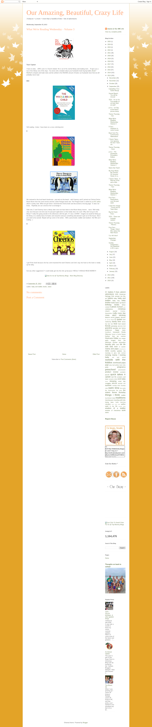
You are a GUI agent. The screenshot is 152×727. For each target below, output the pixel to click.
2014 (109, 72)
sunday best (116, 385)
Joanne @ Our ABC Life (115, 29)
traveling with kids (120, 400)
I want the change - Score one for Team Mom (114, 207)
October (112, 83)
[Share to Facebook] (53, 284)
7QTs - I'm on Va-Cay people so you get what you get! (114, 102)
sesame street (113, 379)
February (112, 268)
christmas (122, 309)
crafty (115, 313)
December (112, 78)
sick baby (122, 379)
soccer (114, 383)
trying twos (109, 402)
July (110, 254)
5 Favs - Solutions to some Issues (114, 128)
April (111, 263)
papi (107, 365)
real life (113, 377)
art (106, 298)
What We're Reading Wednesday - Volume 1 (114, 192)
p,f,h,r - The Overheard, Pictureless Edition (113, 154)
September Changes (112, 239)
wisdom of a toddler (115, 408)
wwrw (49, 287)
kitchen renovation (119, 342)
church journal (111, 311)
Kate (93, 71)
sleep (106, 381)
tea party (123, 388)
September (113, 86)
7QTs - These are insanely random (114, 218)
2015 (109, 70)
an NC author (96, 201)
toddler (123, 395)
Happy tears (120, 330)
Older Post (96, 354)
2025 (109, 41)
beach (124, 303)
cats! (124, 307)
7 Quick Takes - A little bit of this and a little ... (114, 180)
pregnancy (121, 367)
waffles (123, 404)
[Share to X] (51, 284)
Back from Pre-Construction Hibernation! (114, 134)
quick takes (116, 374)
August (111, 252)
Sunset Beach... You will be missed (114, 95)
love (116, 347)
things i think (112, 395)
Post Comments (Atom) (68, 359)
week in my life (111, 406)
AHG (116, 294)
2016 (109, 67)
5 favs (116, 292)
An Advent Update (108, 653)
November (112, 81)
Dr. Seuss (107, 319)
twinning (123, 402)
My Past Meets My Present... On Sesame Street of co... (114, 173)
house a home (116, 334)
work (124, 410)
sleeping (113, 381)
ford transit (122, 324)
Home (64, 354)
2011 (109, 278)
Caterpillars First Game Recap (114, 89)
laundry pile (110, 344)
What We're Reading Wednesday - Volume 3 (114, 121)
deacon (107, 317)
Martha (28, 73)
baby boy (116, 300)
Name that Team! (114, 168)
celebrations (109, 309)
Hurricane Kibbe (111, 338)
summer (108, 385)
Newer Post (32, 354)
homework (116, 332)
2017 (109, 64)
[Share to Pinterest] (55, 284)
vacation (108, 404)
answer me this (120, 296)
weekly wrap (122, 406)
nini (119, 353)
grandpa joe (117, 328)
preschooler (122, 370)
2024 (109, 44)
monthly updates (116, 351)
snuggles (108, 383)
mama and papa (112, 349)
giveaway (114, 326)
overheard (117, 363)
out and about (119, 357)
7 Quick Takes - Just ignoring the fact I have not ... (114, 141)
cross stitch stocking (115, 315)
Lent (117, 344)
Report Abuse (110, 419)
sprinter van (122, 383)
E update (118, 319)
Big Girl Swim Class (113, 213)
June (111, 257)
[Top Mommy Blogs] (115, 524)
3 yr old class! (113, 235)
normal (123, 353)
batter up (118, 303)
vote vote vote (116, 404)
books (45, 287)
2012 (109, 275)
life (121, 344)
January (112, 271)
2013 (109, 75)
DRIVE (112, 319)
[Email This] (47, 284)
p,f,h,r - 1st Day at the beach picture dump (114, 109)
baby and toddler (37, 287)
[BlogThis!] (49, 284)
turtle (117, 402)
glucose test (122, 326)
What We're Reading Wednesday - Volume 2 (114, 162)
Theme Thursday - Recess (114, 224)
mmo (107, 351)
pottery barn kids (120, 365)
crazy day (122, 313)
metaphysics (122, 349)
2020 (109, 55)
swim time (113, 388)
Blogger (85, 722)
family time (116, 321)
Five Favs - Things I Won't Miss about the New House (114, 230)
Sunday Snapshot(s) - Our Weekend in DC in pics (114, 245)
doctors (123, 317)
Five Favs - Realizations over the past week (114, 200)
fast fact (110, 324)
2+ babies (109, 292)
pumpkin (123, 372)
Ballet (113, 303)
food (115, 324)
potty (106, 367)
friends (107, 326)
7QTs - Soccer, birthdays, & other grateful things (109, 615)
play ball (112, 365)
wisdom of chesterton (113, 410)
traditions (121, 397)
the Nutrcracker (110, 390)
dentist (113, 317)
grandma (108, 328)
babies (110, 298)
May (110, 260)
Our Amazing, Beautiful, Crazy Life (74, 12)
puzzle (107, 375)
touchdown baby (110, 398)
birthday (108, 305)
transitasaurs (109, 400)
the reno (119, 390)
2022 (109, 50)
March (111, 266)
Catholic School (116, 307)
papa (124, 363)
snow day (122, 381)
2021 (109, 53)
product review (111, 372)
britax (124, 305)
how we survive (119, 336)
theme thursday (119, 392)
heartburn (108, 332)
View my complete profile (113, 32)
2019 (109, 58)
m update (122, 346)
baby (115, 298)
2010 (109, 280)
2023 (109, 47)
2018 (109, 61)
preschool (110, 369)
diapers (117, 317)
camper (107, 307)
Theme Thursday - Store (114, 148)
